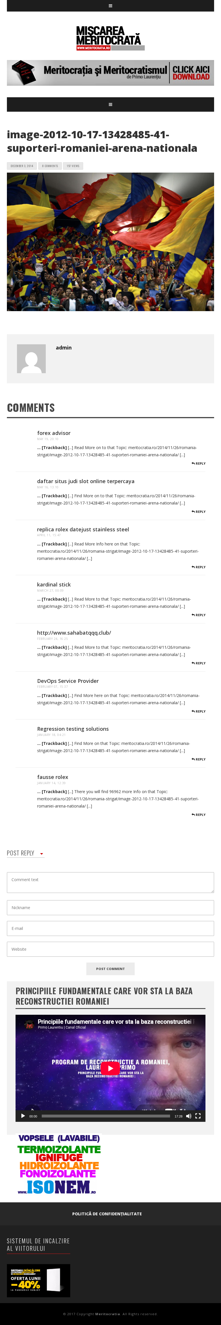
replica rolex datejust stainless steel (83, 529)
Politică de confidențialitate (107, 1213)
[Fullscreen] (198, 1116)
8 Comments (50, 166)
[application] (110, 1068)
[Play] (23, 1116)
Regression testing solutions (73, 728)
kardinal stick (54, 584)
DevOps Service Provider (68, 680)
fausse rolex (52, 776)
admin (64, 347)
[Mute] (189, 1116)
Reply (200, 463)
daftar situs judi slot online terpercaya (86, 481)
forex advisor (54, 432)
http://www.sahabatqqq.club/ (74, 632)
